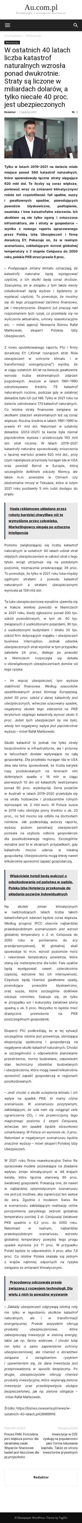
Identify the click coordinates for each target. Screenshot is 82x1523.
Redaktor (10, 112)
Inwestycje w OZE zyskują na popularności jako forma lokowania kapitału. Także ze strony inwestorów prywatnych (59, 1443)
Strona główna (13, 35)
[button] (7, 25)
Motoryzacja (33, 35)
